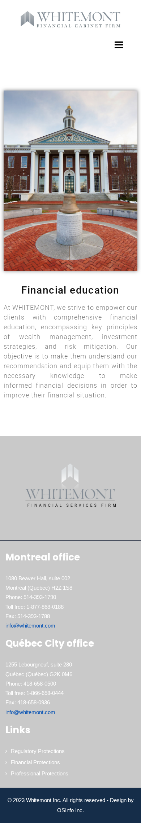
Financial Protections (35, 762)
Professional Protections (39, 773)
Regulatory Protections (38, 751)
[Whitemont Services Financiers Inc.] (70, 19)
